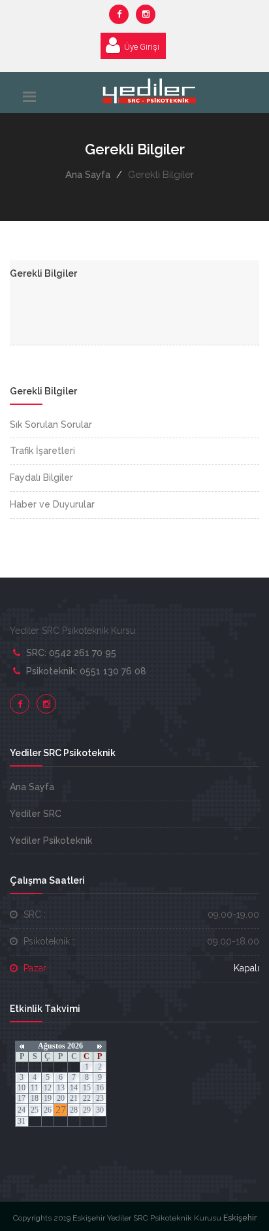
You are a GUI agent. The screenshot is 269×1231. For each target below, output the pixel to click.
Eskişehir (239, 1217)
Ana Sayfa (87, 175)
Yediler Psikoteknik (51, 840)
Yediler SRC (35, 813)
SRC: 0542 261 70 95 (71, 653)
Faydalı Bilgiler (41, 477)
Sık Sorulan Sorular (51, 424)
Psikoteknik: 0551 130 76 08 (86, 671)
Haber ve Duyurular (52, 504)
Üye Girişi (141, 47)
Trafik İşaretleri (42, 450)
